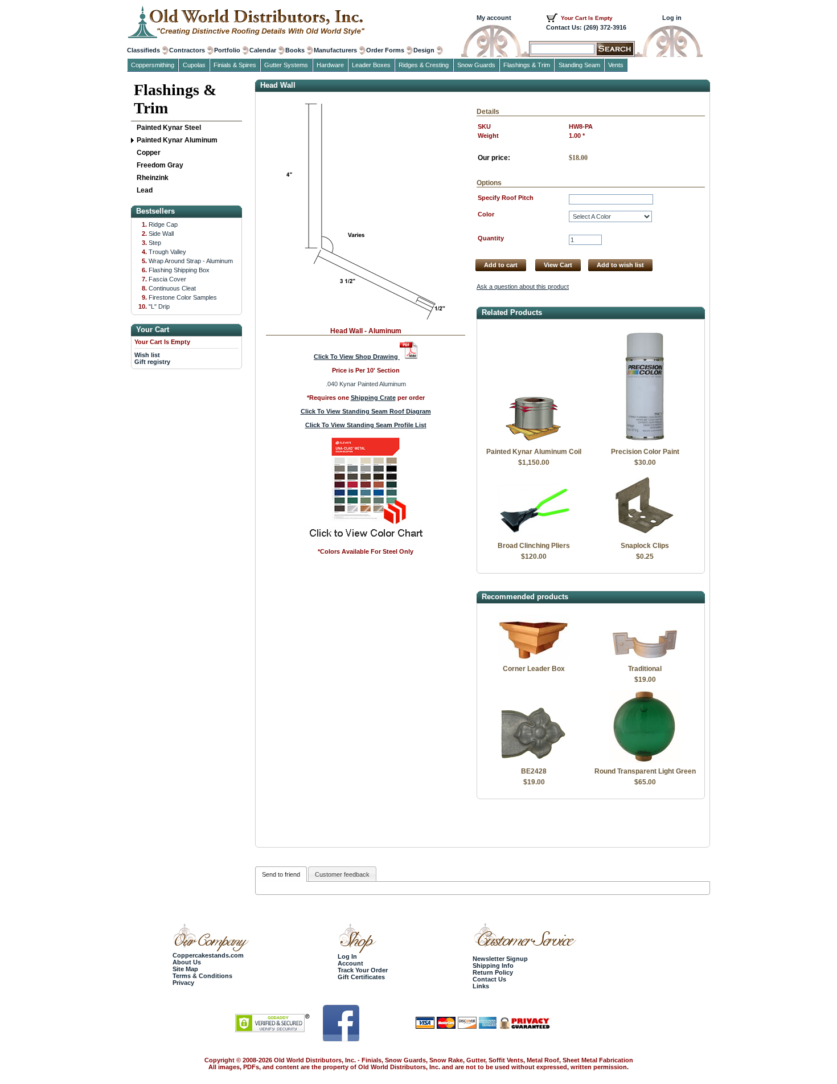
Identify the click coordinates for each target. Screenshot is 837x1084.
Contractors (187, 50)
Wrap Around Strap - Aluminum (191, 260)
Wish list (147, 354)
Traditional (645, 669)
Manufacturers (335, 50)
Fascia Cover (167, 279)
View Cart (558, 264)
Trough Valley (167, 251)
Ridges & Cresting (424, 65)
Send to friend (281, 874)
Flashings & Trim (175, 99)
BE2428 (534, 771)
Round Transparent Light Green (645, 771)
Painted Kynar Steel (169, 128)
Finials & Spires (235, 65)
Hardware (330, 65)
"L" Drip (159, 306)
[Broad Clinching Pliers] (533, 534)
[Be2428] (533, 760)
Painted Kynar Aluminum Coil (533, 452)
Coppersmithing (152, 65)
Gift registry (152, 361)
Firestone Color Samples (183, 297)
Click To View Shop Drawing (357, 356)
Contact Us (489, 979)
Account (350, 963)
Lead (145, 190)
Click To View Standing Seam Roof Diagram (366, 411)
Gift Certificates (361, 976)
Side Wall (161, 233)
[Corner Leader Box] (533, 658)
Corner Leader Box (534, 669)
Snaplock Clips (645, 546)
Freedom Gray (160, 165)
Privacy (183, 982)
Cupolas (194, 65)
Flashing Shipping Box (179, 270)
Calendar (262, 50)
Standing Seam (579, 65)
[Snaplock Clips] (644, 534)
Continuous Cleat (172, 288)
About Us (187, 962)
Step (155, 242)
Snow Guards (476, 65)
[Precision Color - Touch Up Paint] (644, 440)
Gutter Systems (286, 65)
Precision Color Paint (645, 452)
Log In (347, 956)
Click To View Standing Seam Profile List (365, 425)
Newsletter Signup (500, 958)
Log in (672, 17)
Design (423, 50)
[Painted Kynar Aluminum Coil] (533, 440)
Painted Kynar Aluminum (177, 140)
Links (481, 986)
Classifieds (143, 50)
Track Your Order (363, 970)
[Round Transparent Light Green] (644, 760)
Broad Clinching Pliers (534, 546)
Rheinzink (153, 178)
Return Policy (493, 972)
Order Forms (385, 50)
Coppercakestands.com (208, 955)
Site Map (185, 969)
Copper (149, 153)
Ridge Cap (163, 224)
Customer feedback (342, 874)
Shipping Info (493, 965)
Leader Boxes (371, 65)
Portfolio (227, 50)
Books (295, 50)
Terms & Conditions (202, 975)
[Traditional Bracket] (644, 658)
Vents (615, 65)
